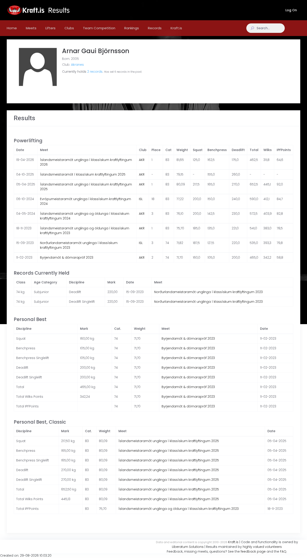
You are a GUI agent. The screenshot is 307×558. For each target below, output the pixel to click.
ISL (141, 199)
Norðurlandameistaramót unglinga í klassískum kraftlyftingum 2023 (208, 292)
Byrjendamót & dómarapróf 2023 (66, 257)
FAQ (283, 551)
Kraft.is (233, 542)
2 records (94, 71)
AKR (142, 160)
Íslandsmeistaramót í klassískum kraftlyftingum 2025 (82, 174)
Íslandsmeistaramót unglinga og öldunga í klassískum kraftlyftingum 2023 (178, 508)
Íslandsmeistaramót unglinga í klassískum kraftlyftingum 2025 (168, 441)
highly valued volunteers (262, 546)
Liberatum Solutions (188, 546)
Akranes (77, 64)
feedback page (253, 551)
